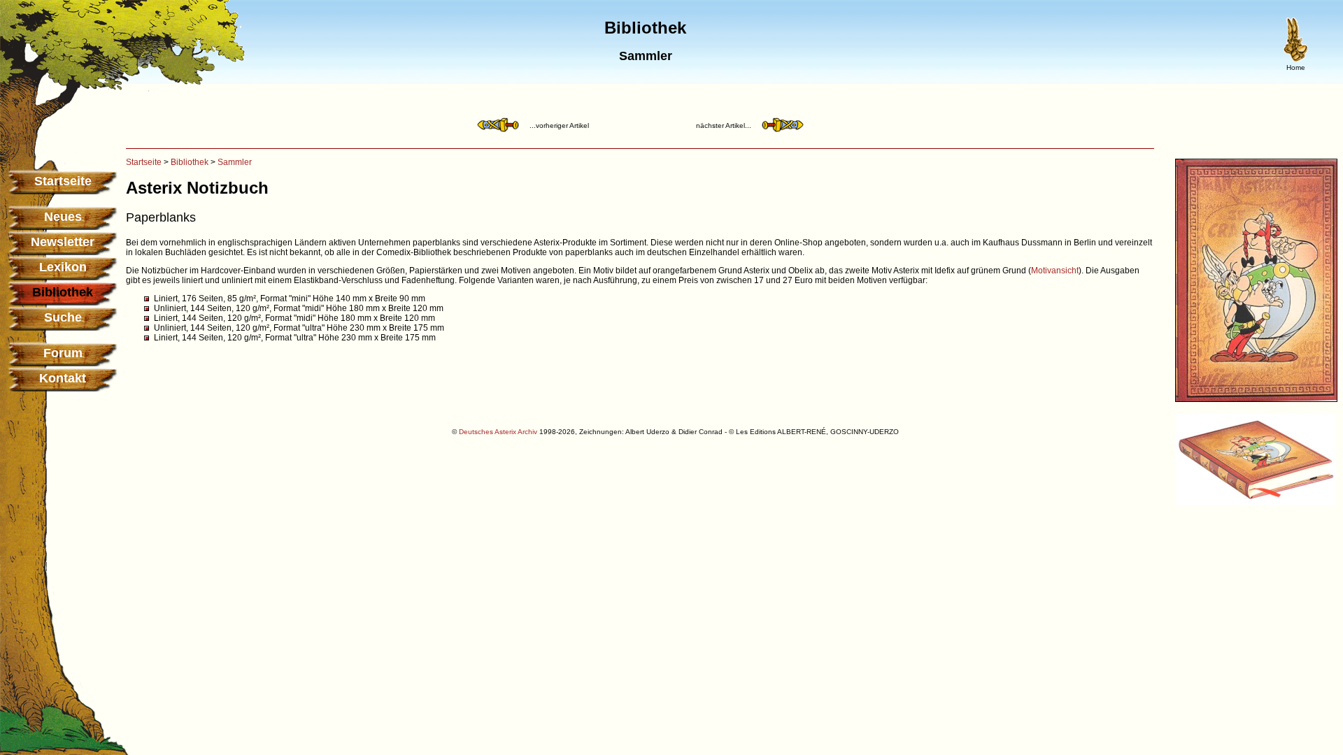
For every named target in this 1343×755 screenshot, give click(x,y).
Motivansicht (1055, 270)
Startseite (63, 181)
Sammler (235, 162)
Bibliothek (189, 162)
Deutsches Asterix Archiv (498, 432)
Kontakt (62, 378)
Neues (63, 217)
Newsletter (62, 242)
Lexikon (63, 267)
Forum (63, 353)
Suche (63, 317)
